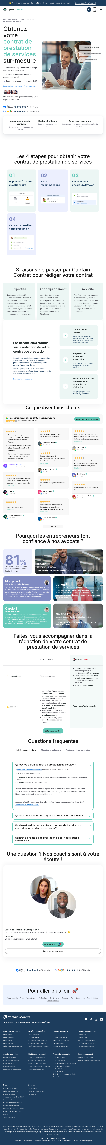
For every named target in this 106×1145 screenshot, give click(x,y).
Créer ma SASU (8, 1037)
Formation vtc (31, 998)
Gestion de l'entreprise (11, 1100)
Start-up (65, 998)
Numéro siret (55, 998)
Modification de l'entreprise (12, 1103)
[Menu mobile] (101, 9)
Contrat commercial (60, 1037)
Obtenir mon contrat (53, 731)
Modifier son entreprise (38, 1054)
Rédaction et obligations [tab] (51, 750)
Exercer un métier (9, 1094)
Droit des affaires (59, 1057)
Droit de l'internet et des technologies (61, 1067)
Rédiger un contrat (10, 19)
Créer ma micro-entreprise (12, 1046)
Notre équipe (32, 1088)
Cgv (72, 998)
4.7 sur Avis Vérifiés (42, 1022)
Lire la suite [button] (78, 441)
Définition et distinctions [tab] (26, 750)
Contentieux (57, 1077)
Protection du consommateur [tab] (78, 750)
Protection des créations (12, 1111)
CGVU (53, 1141)
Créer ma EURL (8, 1043)
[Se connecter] (95, 9)
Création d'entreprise (12, 1031)
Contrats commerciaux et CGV (13, 1097)
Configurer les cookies (42, 1141)
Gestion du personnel (87, 1031)
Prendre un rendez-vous (53, 951)
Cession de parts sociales (37, 1063)
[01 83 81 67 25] (89, 9)
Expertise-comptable (85, 1057)
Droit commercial (59, 1060)
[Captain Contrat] (13, 9)
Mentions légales (86, 1141)
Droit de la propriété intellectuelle (64, 1063)
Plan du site (32, 1094)
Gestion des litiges (11, 1054)
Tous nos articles (9, 1117)
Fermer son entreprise (11, 1106)
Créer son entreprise (10, 1091)
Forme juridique (53, 1001)
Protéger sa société (36, 1031)
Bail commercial (58, 1043)
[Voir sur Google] (40, 443)
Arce (22, 998)
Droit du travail (58, 1071)
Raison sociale (12, 998)
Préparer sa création (10, 1088)
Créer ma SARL (8, 1040)
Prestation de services (61, 1040)
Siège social (80, 998)
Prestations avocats (61, 1054)
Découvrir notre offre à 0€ (85, 3)
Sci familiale (43, 998)
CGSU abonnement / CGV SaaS (67, 1141)
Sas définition (92, 998)
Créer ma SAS (8, 1035)
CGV (54, 1035)
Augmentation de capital (36, 1060)
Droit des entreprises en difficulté (64, 1074)
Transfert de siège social (36, 1057)
